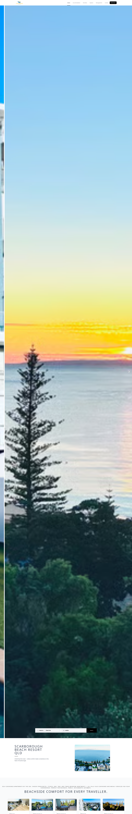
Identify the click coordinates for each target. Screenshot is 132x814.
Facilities (85, 2)
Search (91, 730)
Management (99, 2)
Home (68, 2)
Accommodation (76, 2)
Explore (91, 2)
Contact (106, 2)
